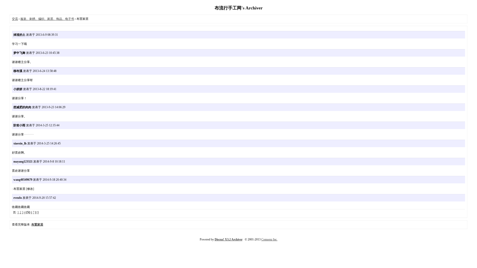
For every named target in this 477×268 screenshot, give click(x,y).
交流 (15, 19)
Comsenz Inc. (269, 239)
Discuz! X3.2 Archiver (228, 239)
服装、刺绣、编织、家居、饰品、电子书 (47, 19)
